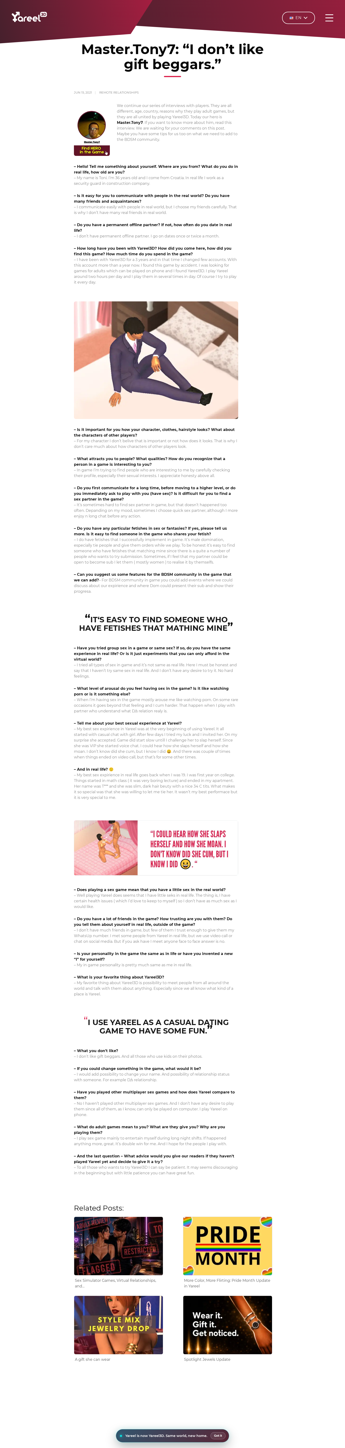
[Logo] (29, 21)
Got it (218, 1435)
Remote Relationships (119, 92)
